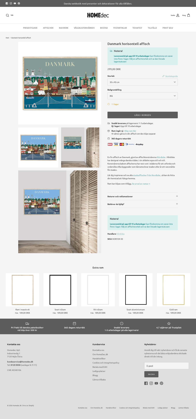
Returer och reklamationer (120, 196)
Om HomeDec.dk (100, 354)
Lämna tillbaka (99, 379)
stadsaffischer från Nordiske (146, 175)
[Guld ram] (173, 289)
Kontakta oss (98, 350)
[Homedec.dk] (98, 15)
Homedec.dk (17, 405)
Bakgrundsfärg (114, 89)
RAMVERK (63, 27)
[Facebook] (7, 3)
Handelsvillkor (99, 358)
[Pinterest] (19, 3)
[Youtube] (15, 3)
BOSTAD (104, 27)
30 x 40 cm (114, 82)
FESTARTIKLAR (120, 27)
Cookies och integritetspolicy (106, 362)
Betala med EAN (100, 367)
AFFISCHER (48, 27)
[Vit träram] (98, 289)
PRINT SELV (168, 27)
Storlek (111, 76)
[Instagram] (11, 3)
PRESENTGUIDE (30, 27)
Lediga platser (99, 371)
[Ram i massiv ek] (22, 289)
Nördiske (161, 157)
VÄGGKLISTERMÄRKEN (84, 27)
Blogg (95, 375)
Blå (111, 96)
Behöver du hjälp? (115, 204)
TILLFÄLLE (152, 27)
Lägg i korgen (142, 115)
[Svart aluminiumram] (136, 289)
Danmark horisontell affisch (21, 38)
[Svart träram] (60, 289)
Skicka (151, 374)
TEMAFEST (137, 27)
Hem (7, 38)
